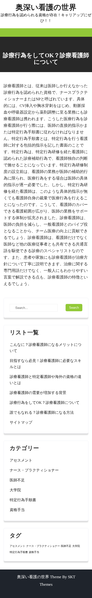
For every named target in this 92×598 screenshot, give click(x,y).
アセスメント (21, 460)
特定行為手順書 (23, 500)
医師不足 (17, 480)
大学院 (15, 490)
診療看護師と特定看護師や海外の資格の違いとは (45, 380)
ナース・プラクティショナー (34, 470)
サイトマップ (21, 422)
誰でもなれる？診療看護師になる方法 (42, 412)
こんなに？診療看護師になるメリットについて (45, 348)
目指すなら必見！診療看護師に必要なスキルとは (45, 364)
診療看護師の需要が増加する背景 (38, 393)
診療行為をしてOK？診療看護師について (44, 403)
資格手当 (17, 510)
